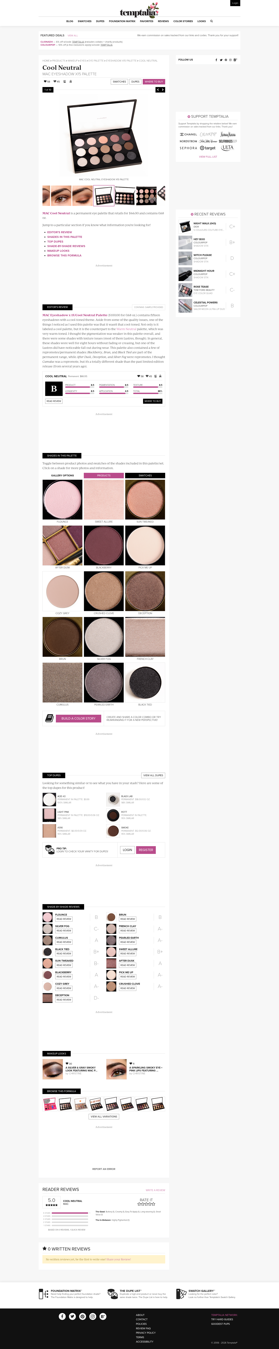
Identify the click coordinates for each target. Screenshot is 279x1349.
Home (46, 60)
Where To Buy (153, 401)
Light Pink (63, 812)
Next (162, 90)
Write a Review (155, 1190)
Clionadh (47, 41)
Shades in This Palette (64, 237)
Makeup (73, 60)
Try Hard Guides (222, 1319)
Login (235, 3)
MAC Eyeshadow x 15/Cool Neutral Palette (74, 315)
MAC (46, 74)
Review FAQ (143, 1328)
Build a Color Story (79, 719)
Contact (142, 1319)
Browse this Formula (64, 255)
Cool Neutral (61, 67)
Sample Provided (154, 307)
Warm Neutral (126, 329)
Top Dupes (55, 241)
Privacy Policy (146, 1332)
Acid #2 (61, 796)
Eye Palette (96, 60)
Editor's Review (59, 232)
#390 (60, 827)
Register (146, 850)
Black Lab (127, 796)
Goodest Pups (220, 1324)
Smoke (125, 827)
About (140, 1315)
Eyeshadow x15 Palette (121, 60)
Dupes (135, 81)
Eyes (83, 60)
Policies (141, 1324)
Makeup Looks (58, 251)
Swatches (119, 81)
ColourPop (48, 44)
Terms (140, 1337)
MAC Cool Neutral (56, 213)
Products (58, 60)
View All (73, 35)
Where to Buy (154, 81)
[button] (69, 21)
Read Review (54, 401)
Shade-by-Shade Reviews (66, 246)
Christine (75, 1073)
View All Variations (104, 1116)
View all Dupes (153, 775)
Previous (157, 90)
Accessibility (144, 1341)
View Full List (208, 156)
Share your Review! (118, 1259)
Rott (124, 812)
